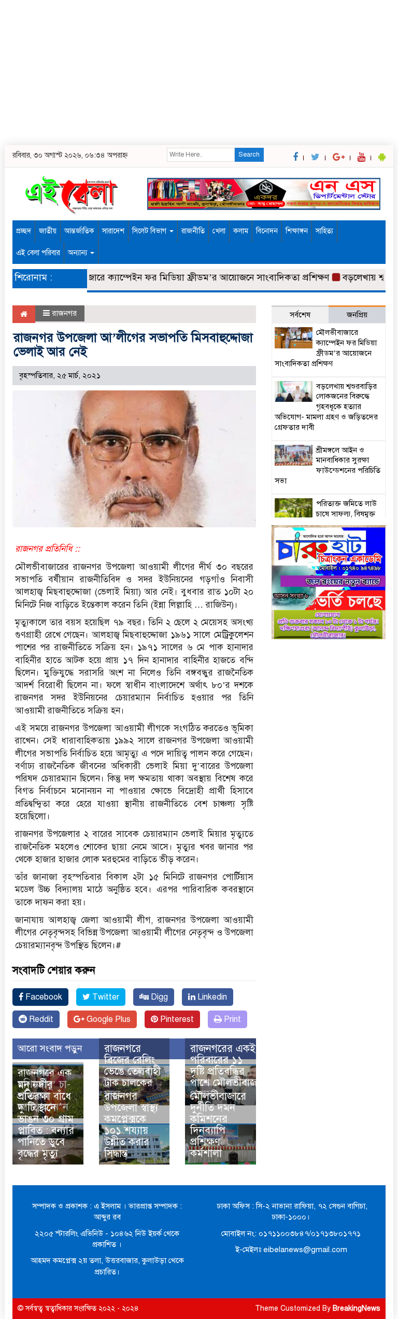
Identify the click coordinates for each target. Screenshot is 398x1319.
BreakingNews (356, 1308)
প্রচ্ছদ (23, 231)
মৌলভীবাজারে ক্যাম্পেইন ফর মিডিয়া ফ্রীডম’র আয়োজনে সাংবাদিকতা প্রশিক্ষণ (178, 277)
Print (231, 1019)
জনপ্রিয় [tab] (357, 314)
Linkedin (211, 997)
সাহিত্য (324, 231)
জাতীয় (47, 231)
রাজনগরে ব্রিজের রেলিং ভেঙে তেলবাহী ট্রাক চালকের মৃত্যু (132, 1071)
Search (249, 154)
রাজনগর (64, 313)
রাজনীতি (193, 231)
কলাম (240, 231)
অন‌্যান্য (78, 252)
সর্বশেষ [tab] (300, 314)
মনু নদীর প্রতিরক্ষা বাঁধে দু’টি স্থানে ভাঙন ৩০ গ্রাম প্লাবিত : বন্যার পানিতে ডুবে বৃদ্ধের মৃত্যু (46, 1119)
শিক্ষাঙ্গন (297, 231)
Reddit (40, 1019)
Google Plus (107, 1019)
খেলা (218, 231)
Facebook (42, 997)
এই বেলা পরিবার (38, 252)
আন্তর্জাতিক (79, 231)
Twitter (104, 997)
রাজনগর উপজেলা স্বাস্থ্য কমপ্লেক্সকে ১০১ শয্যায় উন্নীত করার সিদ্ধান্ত (131, 1125)
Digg (158, 997)
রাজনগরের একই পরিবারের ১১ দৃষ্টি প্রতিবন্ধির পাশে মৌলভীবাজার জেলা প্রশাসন (239, 1071)
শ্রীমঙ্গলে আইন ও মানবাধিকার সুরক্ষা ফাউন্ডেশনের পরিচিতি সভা (327, 465)
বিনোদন (267, 231)
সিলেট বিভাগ (150, 231)
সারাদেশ (113, 231)
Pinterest (176, 1019)
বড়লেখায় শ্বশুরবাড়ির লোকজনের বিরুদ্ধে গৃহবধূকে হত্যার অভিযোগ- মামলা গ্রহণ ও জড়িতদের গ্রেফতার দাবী (326, 407)
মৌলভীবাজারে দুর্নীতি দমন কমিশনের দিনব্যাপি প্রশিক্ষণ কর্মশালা (218, 1125)
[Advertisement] (199, 72)
